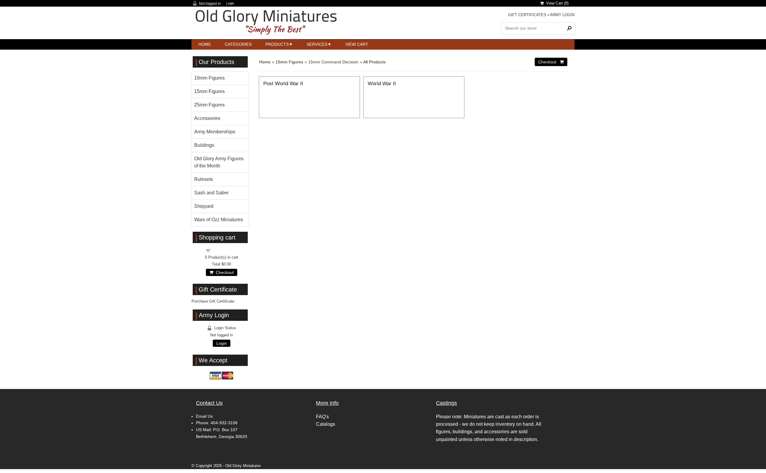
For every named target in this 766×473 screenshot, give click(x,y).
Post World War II (283, 83)
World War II (382, 83)
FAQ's (322, 416)
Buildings (204, 145)
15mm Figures (289, 61)
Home (204, 44)
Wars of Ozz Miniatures (218, 219)
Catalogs (325, 424)
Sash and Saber (211, 192)
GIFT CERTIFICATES (527, 15)
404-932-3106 (224, 422)
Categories (238, 44)
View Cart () (556, 3)
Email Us (204, 416)
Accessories (207, 118)
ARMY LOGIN (562, 15)
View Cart (356, 44)
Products (277, 44)
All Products (374, 61)
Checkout (223, 272)
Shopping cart (225, 250)
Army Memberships (214, 131)
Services (317, 44)
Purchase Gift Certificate (213, 301)
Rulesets (203, 179)
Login (230, 3)
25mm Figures (209, 104)
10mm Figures (209, 77)
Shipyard (203, 206)
